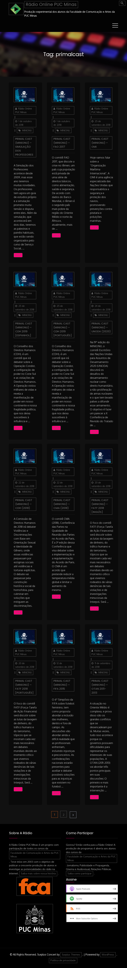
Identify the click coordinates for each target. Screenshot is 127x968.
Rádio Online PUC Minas (51, 4)
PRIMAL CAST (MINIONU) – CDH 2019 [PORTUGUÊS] (62, 329)
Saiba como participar (79, 873)
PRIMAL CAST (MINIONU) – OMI (99, 143)
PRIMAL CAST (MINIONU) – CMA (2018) (61, 504)
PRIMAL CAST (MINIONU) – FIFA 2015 (61, 685)
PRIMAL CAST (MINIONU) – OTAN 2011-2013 (99, 687)
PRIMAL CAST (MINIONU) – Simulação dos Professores (24, 147)
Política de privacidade (63, 960)
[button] (122, 3)
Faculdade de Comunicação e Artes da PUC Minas (35, 854)
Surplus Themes (71, 954)
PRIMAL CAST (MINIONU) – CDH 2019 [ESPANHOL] (23, 329)
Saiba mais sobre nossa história (38, 873)
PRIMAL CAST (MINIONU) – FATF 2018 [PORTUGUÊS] (24, 687)
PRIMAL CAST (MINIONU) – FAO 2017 (61, 143)
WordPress (108, 954)
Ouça (18, 255)
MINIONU (27, 130)
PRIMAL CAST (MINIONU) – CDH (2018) (23, 504)
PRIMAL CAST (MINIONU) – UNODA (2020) (101, 327)
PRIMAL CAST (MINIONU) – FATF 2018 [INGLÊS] (99, 506)
